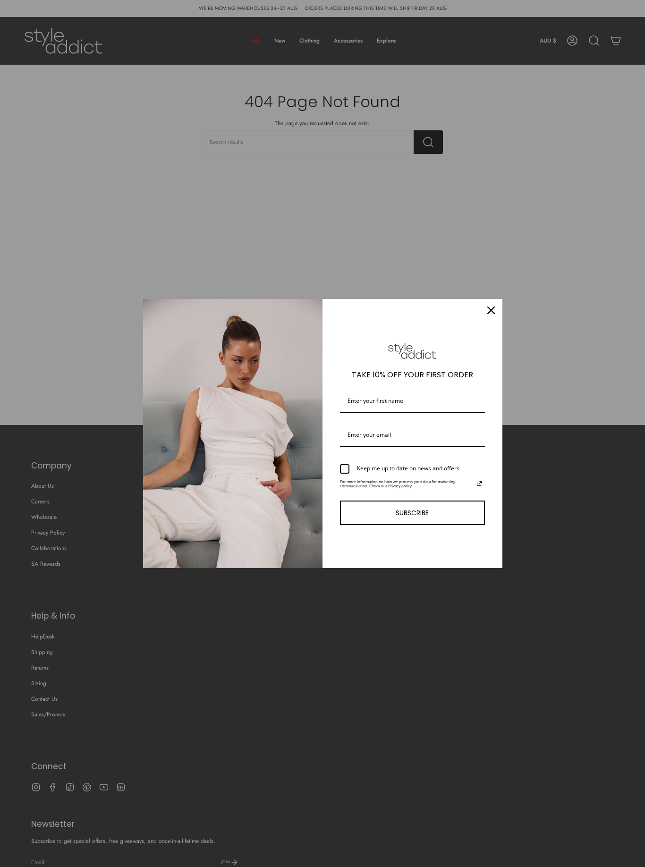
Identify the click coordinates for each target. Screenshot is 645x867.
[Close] (491, 310)
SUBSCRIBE (412, 513)
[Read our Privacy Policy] (479, 483)
